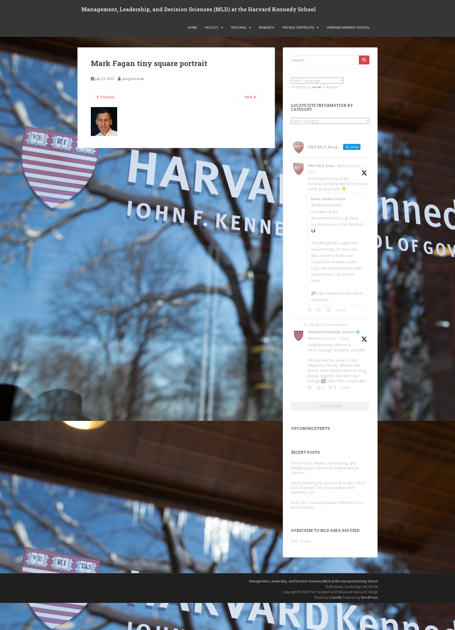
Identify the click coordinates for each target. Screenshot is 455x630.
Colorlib (335, 597)
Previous (107, 96)
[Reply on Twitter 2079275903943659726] (310, 388)
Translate (330, 86)
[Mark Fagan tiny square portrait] (104, 121)
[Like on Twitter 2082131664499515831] (330, 310)
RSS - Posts (301, 541)
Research (266, 27)
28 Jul (312, 172)
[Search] (364, 60)
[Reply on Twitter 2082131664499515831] (310, 310)
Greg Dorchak (133, 78)
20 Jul (345, 338)
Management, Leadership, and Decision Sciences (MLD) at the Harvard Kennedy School (198, 9)
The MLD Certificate (298, 27)
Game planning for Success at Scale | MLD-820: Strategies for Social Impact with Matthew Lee (328, 487)
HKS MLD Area (321, 165)
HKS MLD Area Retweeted (328, 324)
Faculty (211, 27)
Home (192, 27)
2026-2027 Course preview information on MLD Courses (327, 505)
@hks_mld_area (349, 166)
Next (249, 96)
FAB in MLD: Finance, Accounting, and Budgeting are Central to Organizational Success (325, 468)
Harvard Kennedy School (348, 27)
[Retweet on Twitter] (305, 324)
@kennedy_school (321, 338)
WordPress (369, 597)
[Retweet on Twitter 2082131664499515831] (320, 310)
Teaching (238, 27)
